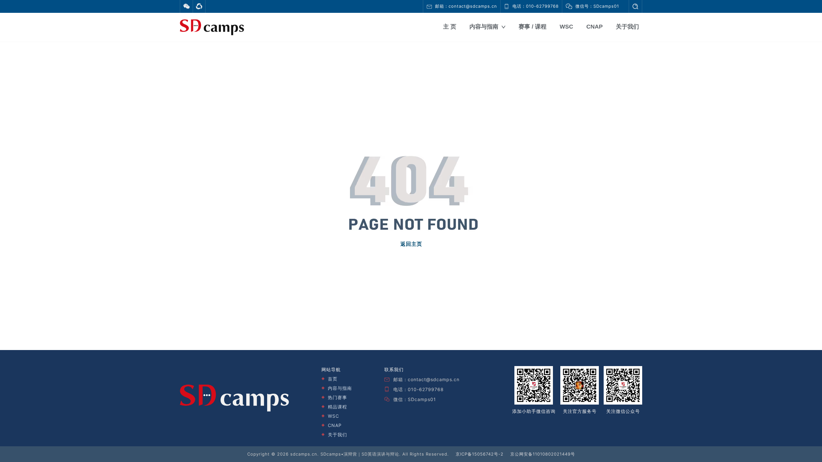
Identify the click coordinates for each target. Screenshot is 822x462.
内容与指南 (483, 26)
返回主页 (411, 244)
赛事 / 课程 (533, 26)
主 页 (449, 26)
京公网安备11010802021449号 (542, 454)
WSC (566, 26)
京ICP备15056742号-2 (479, 454)
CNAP (594, 26)
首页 (332, 378)
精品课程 (337, 406)
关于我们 (627, 26)
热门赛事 (337, 397)
